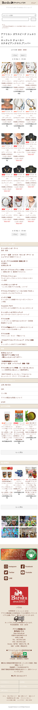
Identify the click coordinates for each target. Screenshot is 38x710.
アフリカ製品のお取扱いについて (11, 397)
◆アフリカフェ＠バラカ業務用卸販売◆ (19, 650)
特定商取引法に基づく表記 (13, 698)
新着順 (25, 50)
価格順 (20, 50)
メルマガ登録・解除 (11, 700)
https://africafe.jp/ (19, 633)
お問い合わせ (4, 690)
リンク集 (4, 393)
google (3, 402)
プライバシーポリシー (26, 698)
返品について (32, 696)
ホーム (3, 24)
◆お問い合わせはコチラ (19, 676)
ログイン (3, 686)
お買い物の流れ (6, 385)
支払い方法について (12, 696)
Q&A (2, 389)
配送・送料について (22, 696)
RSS (27, 700)
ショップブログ (20, 700)
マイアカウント (5, 682)
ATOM (30, 700)
